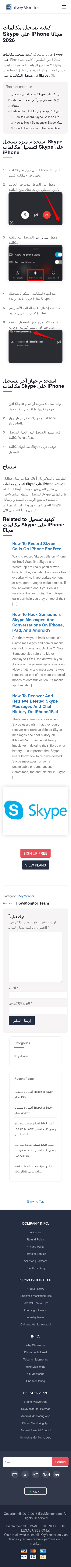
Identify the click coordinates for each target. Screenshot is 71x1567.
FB (14, 1475)
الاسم (13, 988)
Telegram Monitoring (35, 1359)
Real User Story (35, 1267)
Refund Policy (35, 1239)
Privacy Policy (35, 1246)
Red (46, 1475)
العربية (37, 1491)
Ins (56, 1475)
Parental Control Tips (35, 1302)
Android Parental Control (35, 1430)
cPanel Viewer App (35, 1401)
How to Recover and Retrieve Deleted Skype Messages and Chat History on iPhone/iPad (38, 128)
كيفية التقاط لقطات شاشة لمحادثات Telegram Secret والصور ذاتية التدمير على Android (35, 1128)
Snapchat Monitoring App (35, 1437)
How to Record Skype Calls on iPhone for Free (38, 117)
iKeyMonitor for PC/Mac (35, 1408)
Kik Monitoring (35, 1373)
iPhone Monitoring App (35, 1423)
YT (35, 1475)
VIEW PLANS (35, 865)
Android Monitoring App (35, 1415)
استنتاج (15, 105)
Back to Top (35, 1201)
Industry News (35, 1317)
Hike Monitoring (35, 1366)
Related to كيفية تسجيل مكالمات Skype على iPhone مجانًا (37, 111)
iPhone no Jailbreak (35, 1352)
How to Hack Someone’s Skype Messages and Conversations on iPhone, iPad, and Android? (38, 122)
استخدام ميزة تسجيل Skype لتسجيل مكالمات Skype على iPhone (37, 94)
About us (35, 1232)
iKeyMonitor (26, 895)
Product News (35, 1288)
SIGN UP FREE (35, 853)
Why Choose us (35, 1345)
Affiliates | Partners (35, 1260)
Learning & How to (35, 1310)
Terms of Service (35, 1253)
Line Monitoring (35, 1380)
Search (60, 1461)
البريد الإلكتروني (20, 1003)
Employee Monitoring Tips (36, 1295)
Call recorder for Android (35, 1324)
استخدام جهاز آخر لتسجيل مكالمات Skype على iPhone (37, 100)
